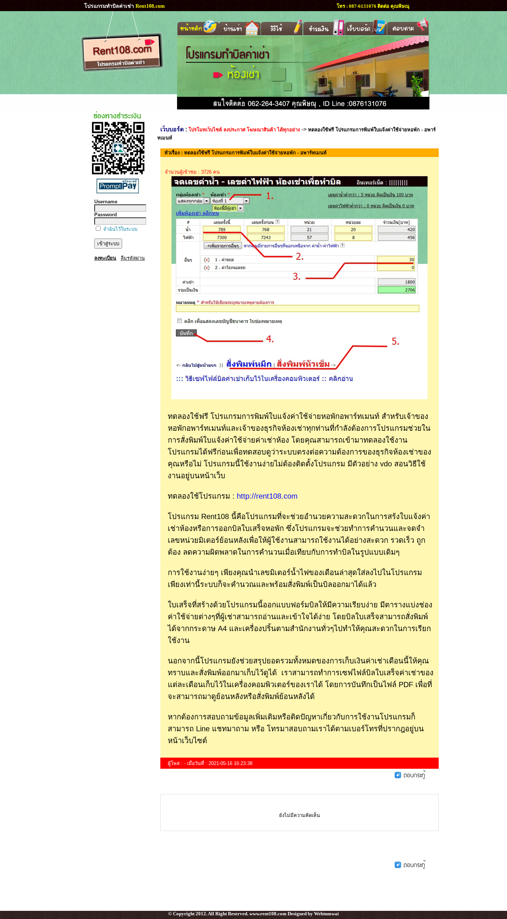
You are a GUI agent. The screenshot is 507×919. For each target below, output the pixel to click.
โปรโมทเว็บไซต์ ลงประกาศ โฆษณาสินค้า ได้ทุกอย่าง (244, 129)
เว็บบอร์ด (172, 129)
